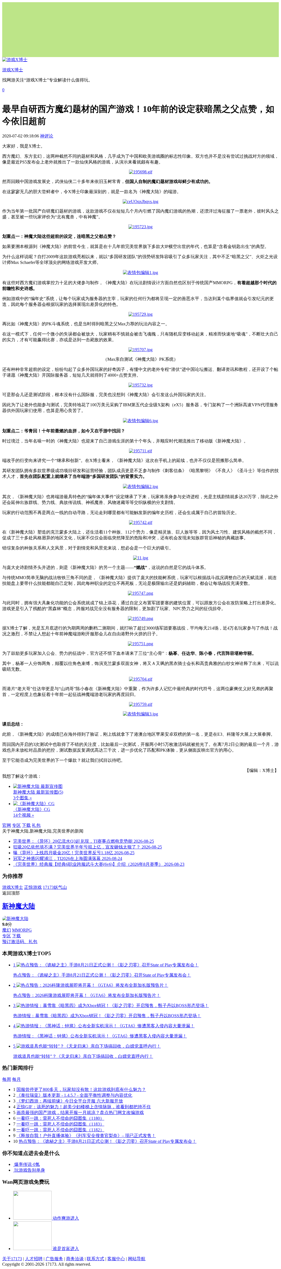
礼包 (36, 825)
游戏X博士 (12, 887)
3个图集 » (22, 798)
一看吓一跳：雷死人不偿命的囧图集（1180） (60, 1118)
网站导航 (136, 1258)
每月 (16, 1079)
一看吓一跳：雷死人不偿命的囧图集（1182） (60, 1129)
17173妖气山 (55, 887)
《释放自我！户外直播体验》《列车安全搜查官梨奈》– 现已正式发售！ (86, 1135)
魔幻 (6, 930)
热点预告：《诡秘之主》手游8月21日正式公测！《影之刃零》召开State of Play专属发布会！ (107, 1141)
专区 (16, 825)
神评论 (46, 136)
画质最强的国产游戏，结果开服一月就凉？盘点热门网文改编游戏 (80, 1112)
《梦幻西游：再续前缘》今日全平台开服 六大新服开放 (69, 1101)
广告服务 (54, 1258)
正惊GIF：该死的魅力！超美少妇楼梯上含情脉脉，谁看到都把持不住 (83, 1106)
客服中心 (116, 1258)
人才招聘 (34, 1258)
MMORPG (22, 930)
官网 (6, 825)
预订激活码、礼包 (19, 941)
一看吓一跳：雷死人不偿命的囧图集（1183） (60, 1124)
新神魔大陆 (18, 906)
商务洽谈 (75, 1258)
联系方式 (95, 1258)
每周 (6, 1079)
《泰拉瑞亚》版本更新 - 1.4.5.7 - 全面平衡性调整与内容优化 (74, 1095)
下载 (26, 825)
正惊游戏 (33, 887)
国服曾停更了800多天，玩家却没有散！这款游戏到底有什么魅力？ (81, 1089)
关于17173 (12, 1258)
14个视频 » (23, 815)
